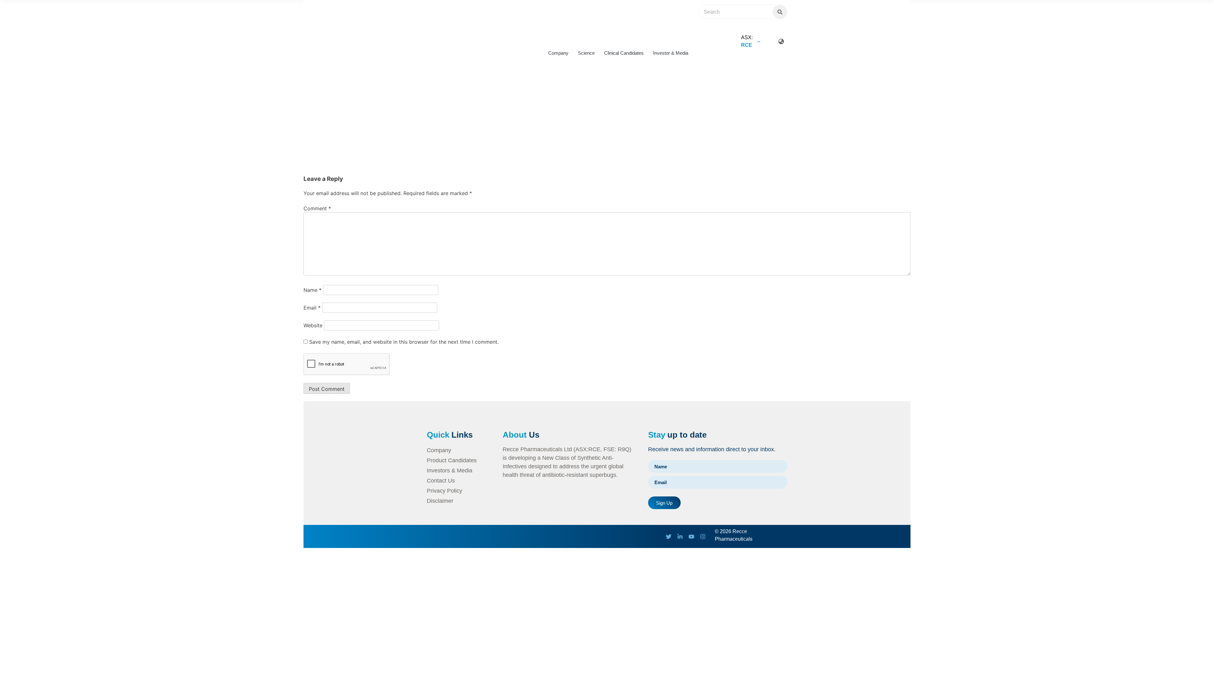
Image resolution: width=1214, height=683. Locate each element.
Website (313, 325)
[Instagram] (702, 536)
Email (312, 308)
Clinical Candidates (624, 53)
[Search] (780, 12)
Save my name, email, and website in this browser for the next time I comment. (404, 342)
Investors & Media (449, 470)
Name (313, 290)
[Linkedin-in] (680, 536)
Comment (317, 208)
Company (558, 53)
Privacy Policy (444, 491)
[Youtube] (691, 536)
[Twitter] (668, 536)
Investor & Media (670, 53)
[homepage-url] (452, 32)
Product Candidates (452, 460)
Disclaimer (440, 501)
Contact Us (441, 480)
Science (586, 53)
